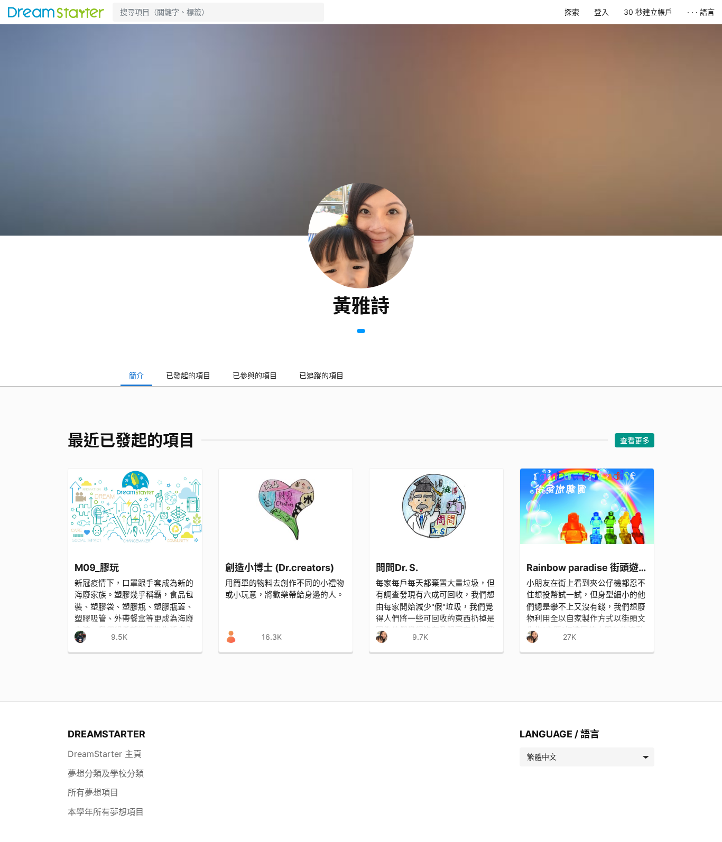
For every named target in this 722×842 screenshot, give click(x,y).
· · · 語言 (701, 11)
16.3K (272, 636)
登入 (601, 11)
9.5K (119, 636)
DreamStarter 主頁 (105, 754)
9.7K (420, 636)
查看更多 (635, 440)
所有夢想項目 (93, 792)
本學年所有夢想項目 (106, 812)
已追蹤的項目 (321, 375)
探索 (571, 11)
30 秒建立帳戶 (648, 11)
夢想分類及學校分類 (106, 773)
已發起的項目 (188, 375)
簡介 (136, 375)
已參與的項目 (255, 375)
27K (569, 636)
